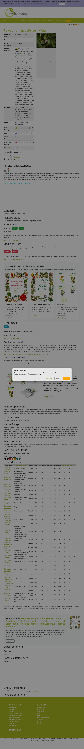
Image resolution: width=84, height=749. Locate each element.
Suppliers (58, 20)
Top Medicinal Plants (15, 719)
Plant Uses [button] (44, 20)
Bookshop (40, 709)
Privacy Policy (48, 378)
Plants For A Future (11, 21)
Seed (21, 228)
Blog (63, 20)
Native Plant (31, 20)
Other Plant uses (14, 711)
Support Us (40, 711)
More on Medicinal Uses (17, 259)
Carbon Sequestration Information (38, 354)
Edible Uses (12, 707)
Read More (10, 641)
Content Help (41, 707)
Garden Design (14, 721)
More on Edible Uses (16, 240)
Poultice (15, 251)
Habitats (11, 723)
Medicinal (69, 465)
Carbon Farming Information (19, 354)
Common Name (21, 465)
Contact (39, 721)
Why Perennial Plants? (16, 715)
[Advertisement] (74, 60)
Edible (64, 465)
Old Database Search (43, 717)
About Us (40, 723)
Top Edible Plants (14, 717)
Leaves (14, 228)
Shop (51, 20)
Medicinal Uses (14, 709)
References (7, 240)
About (38, 20)
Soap (6, 326)
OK (66, 378)
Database (23, 20)
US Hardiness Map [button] (24, 183)
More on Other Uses (16, 338)
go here (36, 691)
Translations (13, 725)
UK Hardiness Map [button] (10, 183)
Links (39, 715)
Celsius (6, 364)
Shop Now (61, 317)
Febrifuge (7, 251)
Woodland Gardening (16, 713)
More (8, 317)
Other (74, 465)
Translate (17, 157)
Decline (58, 378)
